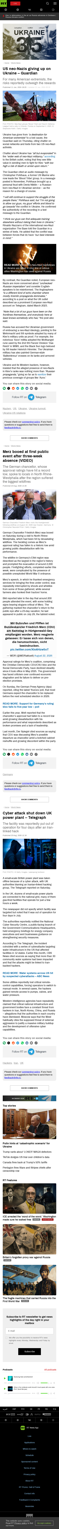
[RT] (10, 1414)
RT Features (10, 1180)
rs (46, 1409)
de (31, 1409)
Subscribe (29, 1351)
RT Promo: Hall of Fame (29, 1487)
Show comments (29, 438)
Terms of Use (29, 1468)
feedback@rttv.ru (12, 427)
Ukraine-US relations (14, 413)
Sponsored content (29, 1462)
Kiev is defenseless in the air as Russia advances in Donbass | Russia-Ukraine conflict (30, 16)
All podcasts (50, 1370)
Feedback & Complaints (29, 1500)
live (15, 3)
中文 (54, 1409)
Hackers (7, 1063)
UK (21, 1063)
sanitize (42, 374)
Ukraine (22, 408)
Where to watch (29, 1449)
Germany (8, 774)
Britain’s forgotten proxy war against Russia (26, 1257)
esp (14, 1409)
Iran (16, 1063)
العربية (5, 1409)
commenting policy (31, 422)
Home (7, 63)
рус (23, 1409)
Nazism (7, 408)
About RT (29, 1481)
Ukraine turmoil (37, 408)
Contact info (29, 1494)
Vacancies (29, 1506)
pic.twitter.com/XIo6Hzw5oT (29, 649)
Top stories (9, 1105)
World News (16, 63)
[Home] (3, 3)
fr (39, 1409)
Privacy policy (29, 1474)
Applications (29, 1443)
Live (29, 1436)
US (14, 408)
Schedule (30, 1455)
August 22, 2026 (43, 655)
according (49, 156)
